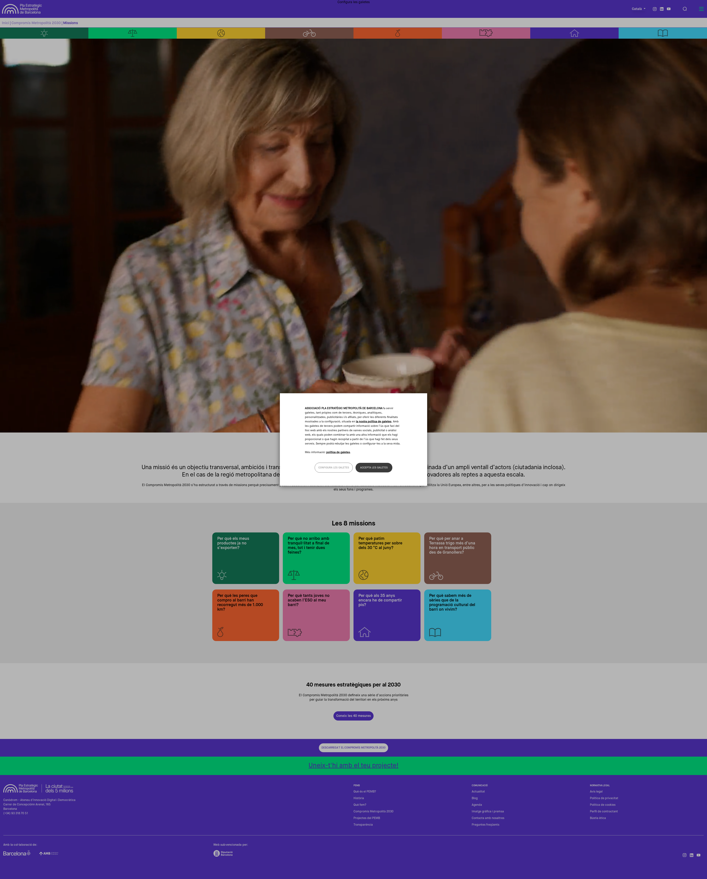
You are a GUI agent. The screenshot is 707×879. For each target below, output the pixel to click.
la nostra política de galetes (373, 421)
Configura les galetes (333, 467)
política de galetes (338, 452)
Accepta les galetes (374, 467)
